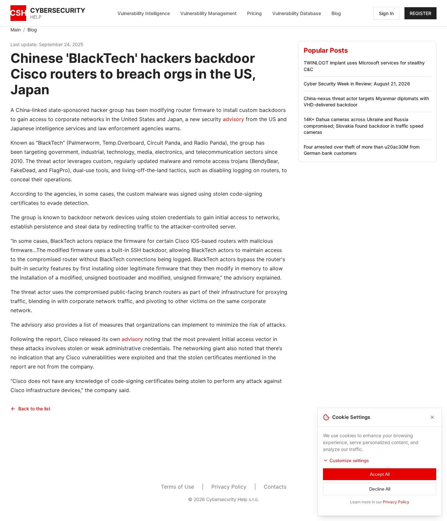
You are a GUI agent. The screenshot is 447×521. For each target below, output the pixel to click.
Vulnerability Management (208, 13)
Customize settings (349, 460)
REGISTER (420, 13)
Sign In (386, 13)
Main (15, 29)
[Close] (432, 417)
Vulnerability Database (296, 13)
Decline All (379, 489)
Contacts (275, 486)
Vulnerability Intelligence (143, 13)
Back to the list (34, 408)
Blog (336, 13)
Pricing (254, 13)
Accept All (380, 474)
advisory (233, 119)
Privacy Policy (228, 486)
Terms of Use (177, 486)
